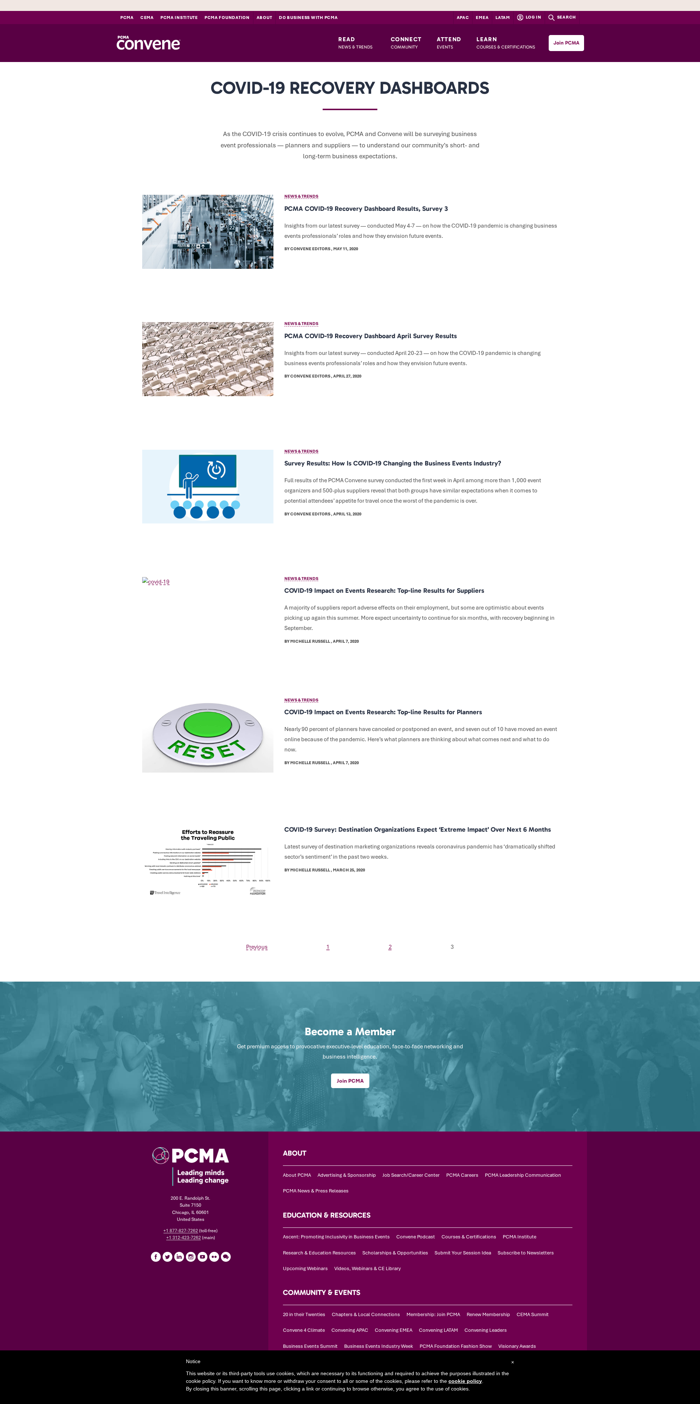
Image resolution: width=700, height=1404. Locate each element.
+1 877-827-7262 (180, 1231)
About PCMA (297, 1175)
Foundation (227, 17)
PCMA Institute (179, 17)
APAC (463, 17)
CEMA (147, 17)
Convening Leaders (485, 1330)
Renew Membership (488, 1314)
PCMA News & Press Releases (316, 1191)
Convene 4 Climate (304, 1330)
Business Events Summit (310, 1346)
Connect (406, 43)
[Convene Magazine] (148, 43)
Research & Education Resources (319, 1253)
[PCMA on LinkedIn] (179, 1257)
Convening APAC (349, 1330)
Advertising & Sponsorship (347, 1175)
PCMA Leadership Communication (523, 1175)
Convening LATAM (438, 1330)
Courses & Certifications (469, 1237)
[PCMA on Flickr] (214, 1257)
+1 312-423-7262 (183, 1238)
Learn (506, 43)
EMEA (482, 17)
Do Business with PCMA (308, 17)
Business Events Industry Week (378, 1346)
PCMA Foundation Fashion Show (456, 1346)
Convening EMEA (393, 1330)
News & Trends (301, 196)
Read (355, 43)
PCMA (127, 17)
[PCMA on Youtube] (202, 1257)
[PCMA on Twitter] (167, 1257)
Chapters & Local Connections (366, 1314)
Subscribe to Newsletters (526, 1253)
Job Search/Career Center (411, 1175)
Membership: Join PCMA (433, 1314)
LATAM (502, 17)
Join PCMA (566, 43)
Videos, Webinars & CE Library (367, 1268)
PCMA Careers (462, 1175)
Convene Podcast (415, 1237)
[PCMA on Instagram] (191, 1257)
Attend (449, 43)
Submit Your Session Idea (463, 1253)
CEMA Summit (533, 1314)
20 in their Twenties (304, 1314)
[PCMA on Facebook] (156, 1257)
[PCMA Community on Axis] (226, 1257)
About (264, 17)
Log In (533, 17)
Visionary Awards (517, 1346)
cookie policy (465, 1381)
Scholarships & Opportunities (395, 1253)
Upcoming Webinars (305, 1268)
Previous (257, 947)
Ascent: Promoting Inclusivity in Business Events (336, 1237)
